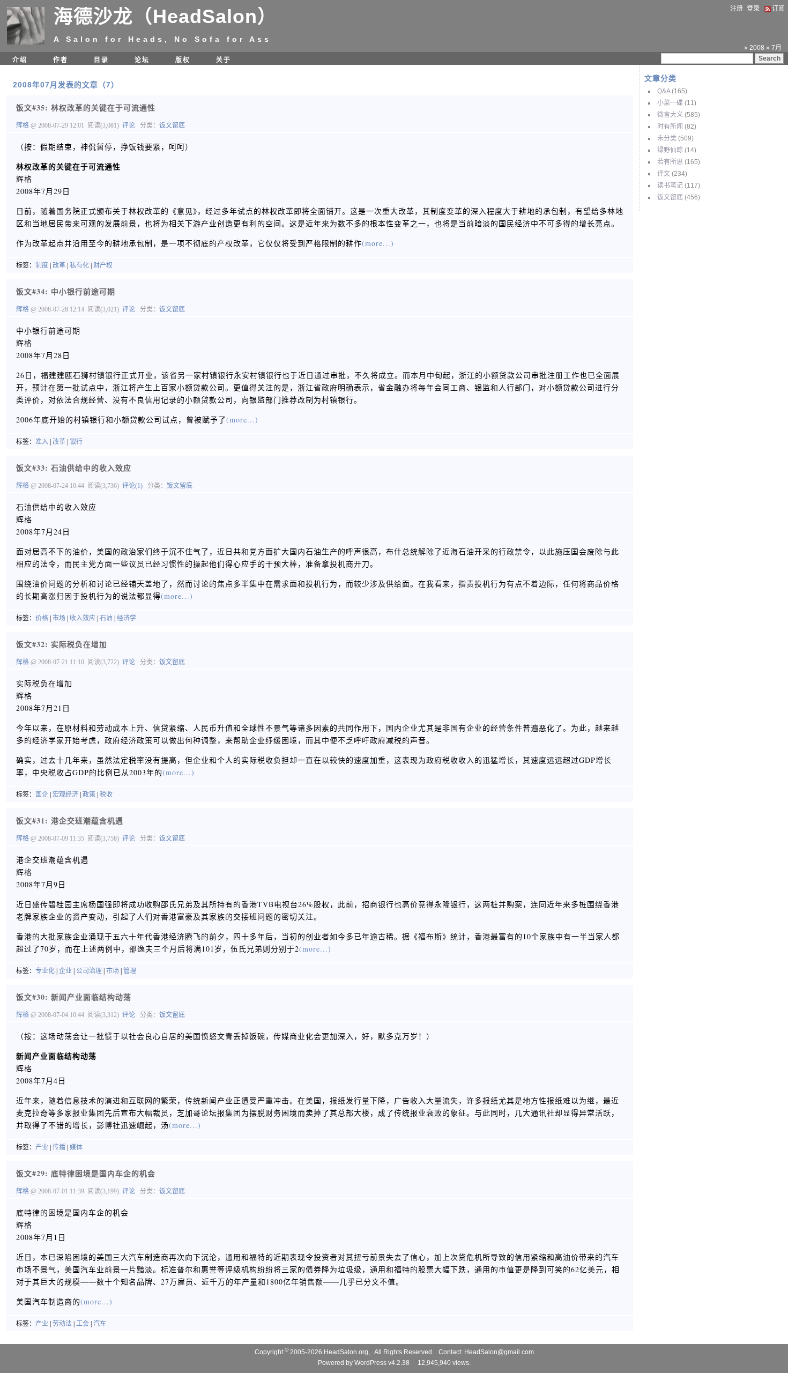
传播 (59, 1147)
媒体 (76, 1147)
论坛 (142, 60)
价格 (41, 618)
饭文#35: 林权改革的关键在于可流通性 (85, 107)
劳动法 (62, 1323)
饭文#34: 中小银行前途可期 (65, 291)
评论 (128, 125)
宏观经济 (65, 794)
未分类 (667, 138)
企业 (65, 971)
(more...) (378, 243)
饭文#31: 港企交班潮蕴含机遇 (69, 820)
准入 (41, 442)
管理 (129, 971)
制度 (41, 265)
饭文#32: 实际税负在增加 (61, 644)
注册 (736, 8)
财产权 (103, 265)
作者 (60, 60)
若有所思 (670, 162)
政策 (89, 794)
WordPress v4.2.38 (382, 1363)
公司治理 (89, 971)
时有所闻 (670, 126)
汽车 (99, 1323)
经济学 (126, 618)
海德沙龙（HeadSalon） (165, 16)
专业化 (45, 971)
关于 (223, 60)
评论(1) (132, 485)
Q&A (663, 91)
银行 (76, 442)
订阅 (778, 8)
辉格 (23, 125)
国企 (41, 794)
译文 (663, 173)
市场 (59, 618)
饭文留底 (670, 197)
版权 (182, 60)
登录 (753, 8)
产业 (41, 1147)
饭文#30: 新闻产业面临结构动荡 (73, 997)
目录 (101, 60)
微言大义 (670, 114)
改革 (59, 265)
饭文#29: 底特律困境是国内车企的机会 (85, 1173)
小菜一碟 (670, 103)
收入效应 (82, 618)
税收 (106, 794)
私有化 (79, 265)
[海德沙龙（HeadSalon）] (25, 42)
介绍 (19, 60)
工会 (82, 1323)
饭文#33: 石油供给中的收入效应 (73, 467)
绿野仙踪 (670, 150)
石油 (106, 618)
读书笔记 (670, 185)
